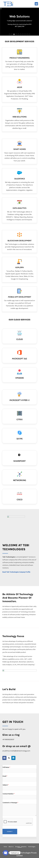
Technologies (31, 846)
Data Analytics (19, 208)
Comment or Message (10, 802)
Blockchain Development (20, 241)
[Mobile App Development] (19, 291)
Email (5, 776)
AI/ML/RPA (19, 267)
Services (17, 846)
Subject (6, 785)
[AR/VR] (19, 81)
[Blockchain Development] (19, 234)
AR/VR (19, 87)
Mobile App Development (19, 297)
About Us (11, 846)
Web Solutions (19, 117)
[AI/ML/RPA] (19, 261)
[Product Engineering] (19, 51)
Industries (23, 846)
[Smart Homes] (19, 143)
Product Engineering (20, 58)
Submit (10, 831)
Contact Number (9, 794)
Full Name (6, 767)
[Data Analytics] (19, 202)
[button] (36, 3)
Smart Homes (19, 149)
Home (5, 846)
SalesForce (19, 179)
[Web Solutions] (19, 110)
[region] (19, 22)
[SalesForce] (19, 172)
